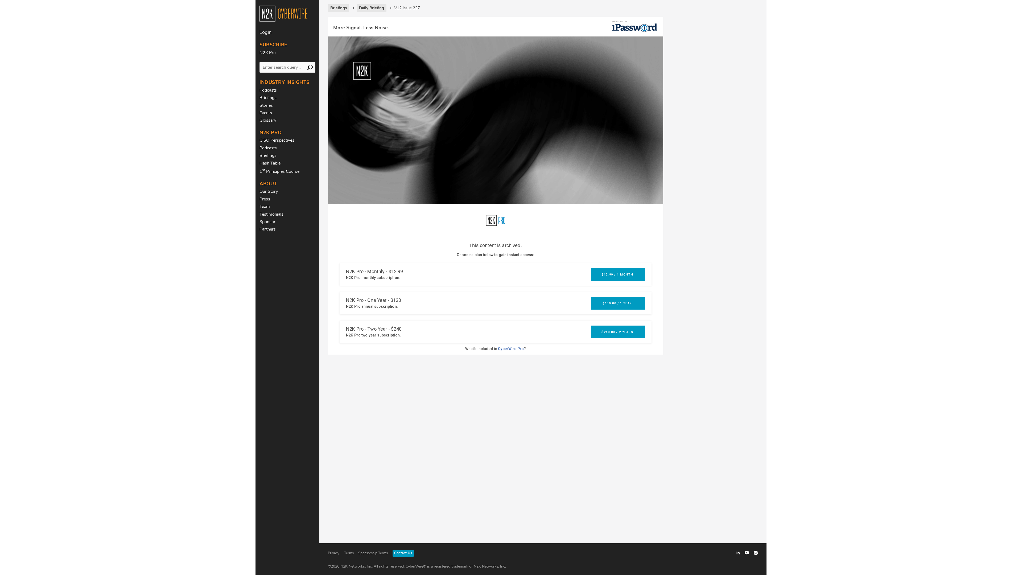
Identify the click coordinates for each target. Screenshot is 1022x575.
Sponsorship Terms (373, 553)
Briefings (268, 98)
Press (264, 199)
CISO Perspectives (276, 140)
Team (264, 207)
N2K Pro (267, 53)
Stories (266, 105)
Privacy (333, 553)
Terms (349, 553)
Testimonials (271, 214)
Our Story (268, 191)
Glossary (267, 120)
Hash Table (270, 163)
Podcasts (268, 90)
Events (265, 113)
